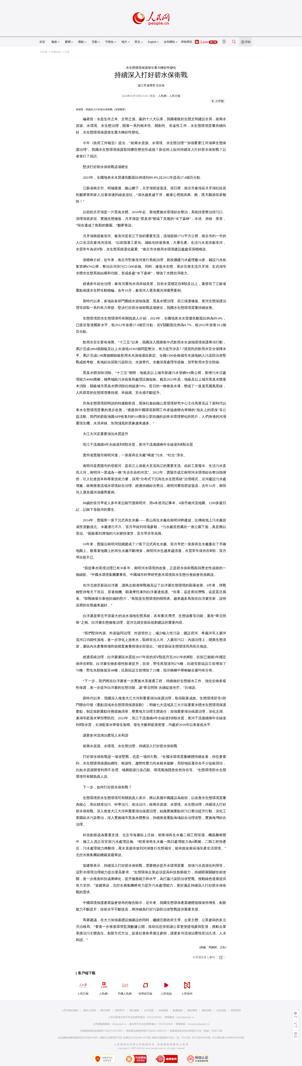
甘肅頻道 (56, 52)
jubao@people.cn (185, 1017)
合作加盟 (149, 1010)
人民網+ (104, 993)
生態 (66, 52)
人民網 (43, 52)
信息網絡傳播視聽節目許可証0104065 (78, 1037)
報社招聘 (105, 1010)
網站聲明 (192, 1010)
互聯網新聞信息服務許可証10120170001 (101, 1031)
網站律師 (207, 1010)
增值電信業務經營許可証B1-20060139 (146, 1031)
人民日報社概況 (70, 1010)
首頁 (42, 41)
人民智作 (187, 993)
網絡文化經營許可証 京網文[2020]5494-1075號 (125, 1037)
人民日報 (83, 993)
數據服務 (178, 1010)
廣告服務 (134, 1010)
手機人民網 (125, 993)
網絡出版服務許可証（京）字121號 (171, 1037)
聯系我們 (236, 1010)
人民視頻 (166, 993)
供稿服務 (163, 1010)
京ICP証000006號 (201, 1037)
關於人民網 (89, 1010)
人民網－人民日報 (169, 95)
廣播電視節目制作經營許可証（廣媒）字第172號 (196, 1031)
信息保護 (221, 1010)
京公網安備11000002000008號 (228, 1037)
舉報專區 (186, 41)
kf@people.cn (119, 1024)
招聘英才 (120, 1010)
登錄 (248, 41)
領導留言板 (145, 993)
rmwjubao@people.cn (198, 1024)
